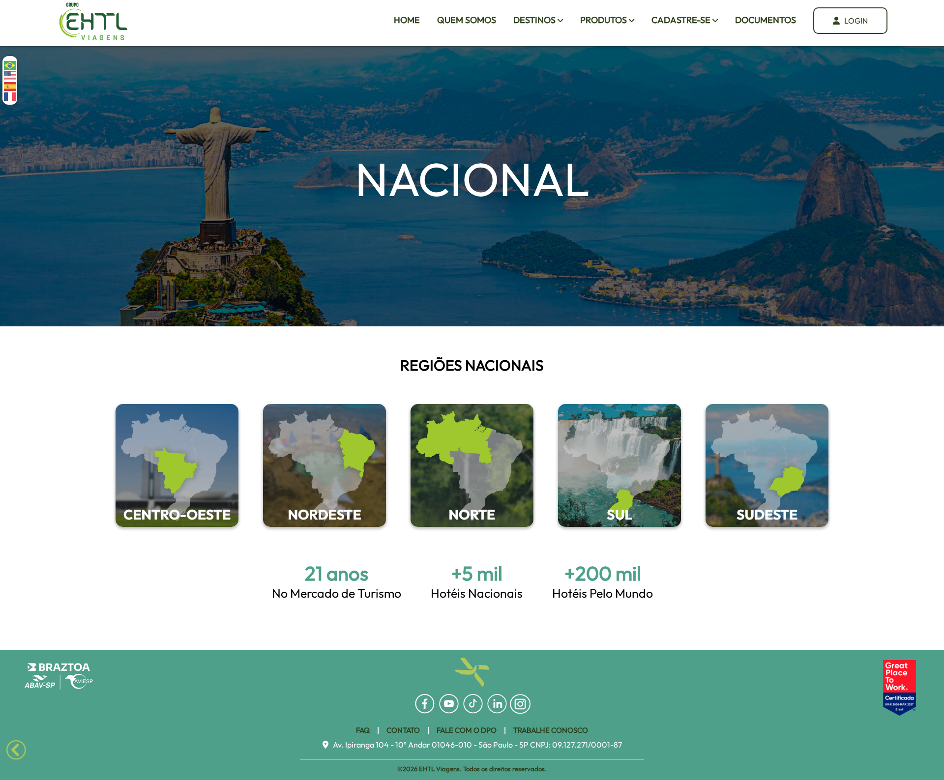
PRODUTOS (604, 20)
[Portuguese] (10, 64)
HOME (407, 20)
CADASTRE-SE (681, 20)
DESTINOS (535, 20)
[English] (10, 75)
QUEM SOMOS (466, 20)
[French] (10, 96)
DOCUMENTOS (765, 20)
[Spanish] (10, 85)
